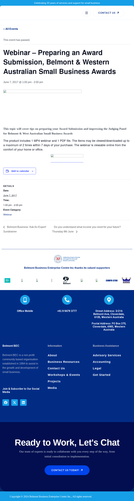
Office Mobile (25, 311)
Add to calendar (20, 171)
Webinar (7, 214)
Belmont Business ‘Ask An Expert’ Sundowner (24, 229)
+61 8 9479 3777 (67, 311)
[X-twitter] (14, 402)
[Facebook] (5, 402)
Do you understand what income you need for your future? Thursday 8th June (86, 229)
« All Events (10, 29)
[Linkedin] (23, 402)
